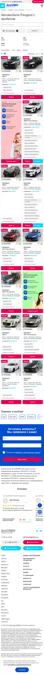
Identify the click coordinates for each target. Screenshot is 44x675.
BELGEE (4, 567)
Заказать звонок (38, 1)
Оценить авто (11, 161)
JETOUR (4, 580)
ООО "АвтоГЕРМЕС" (15, 625)
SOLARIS (4, 595)
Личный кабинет (34, 542)
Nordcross (4, 564)
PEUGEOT (6, 75)
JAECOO (4, 589)
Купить (11, 97)
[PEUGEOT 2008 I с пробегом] (11, 171)
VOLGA (4, 558)
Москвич (4, 610)
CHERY (4, 577)
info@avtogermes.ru (30, 537)
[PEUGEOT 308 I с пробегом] (33, 63)
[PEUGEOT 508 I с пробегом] (11, 366)
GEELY (3, 561)
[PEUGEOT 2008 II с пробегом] (33, 171)
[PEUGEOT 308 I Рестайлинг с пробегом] (11, 278)
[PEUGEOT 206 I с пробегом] (33, 235)
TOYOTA (4, 622)
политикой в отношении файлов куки (19, 665)
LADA (3, 555)
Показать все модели (26, 44)
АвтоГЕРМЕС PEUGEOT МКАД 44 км (15, 496)
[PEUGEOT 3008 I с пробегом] (33, 366)
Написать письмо (34, 548)
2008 (3, 44)
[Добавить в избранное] (16, 71)
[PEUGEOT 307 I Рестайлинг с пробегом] (11, 235)
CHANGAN (5, 583)
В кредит (37, 161)
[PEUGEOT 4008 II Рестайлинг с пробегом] (33, 107)
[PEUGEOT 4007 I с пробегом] (11, 63)
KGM (3, 604)
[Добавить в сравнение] (19, 71)
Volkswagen (5, 619)
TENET (3, 571)
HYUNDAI (4, 598)
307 (3, 38)
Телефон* (5, 442)
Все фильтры (12, 31)
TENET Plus (5, 574)
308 (25, 38)
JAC (2, 607)
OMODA (4, 586)
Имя (4, 435)
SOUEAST (5, 613)
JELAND (4, 592)
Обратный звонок (11, 548)
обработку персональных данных (27, 452)
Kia (2, 601)
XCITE (3, 616)
